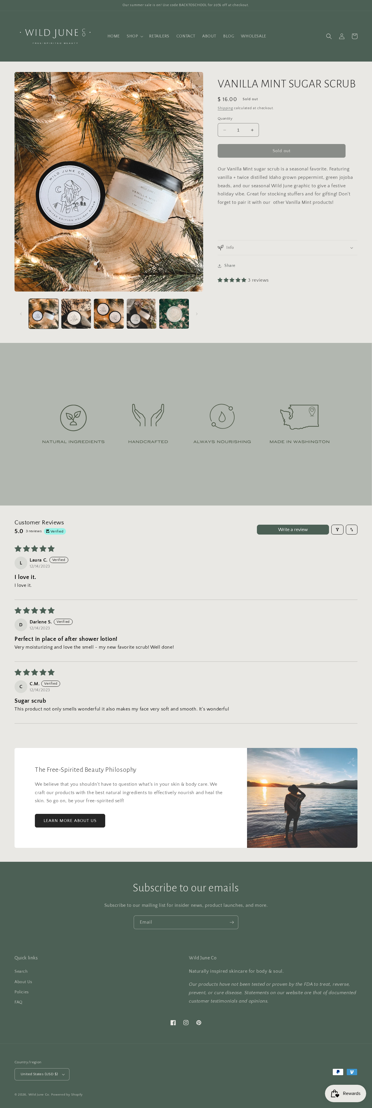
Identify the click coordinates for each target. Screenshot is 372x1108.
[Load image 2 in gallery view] (76, 313)
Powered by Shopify (67, 1094)
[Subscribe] (231, 922)
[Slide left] (21, 313)
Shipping (225, 108)
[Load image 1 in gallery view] (43, 313)
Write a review (293, 529)
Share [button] (229, 265)
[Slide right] (196, 313)
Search (21, 971)
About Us (23, 982)
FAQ (19, 1002)
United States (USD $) (39, 1074)
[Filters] (337, 530)
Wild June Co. (39, 1094)
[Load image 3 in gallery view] (109, 313)
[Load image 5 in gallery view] (174, 313)
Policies (22, 992)
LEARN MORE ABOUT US (70, 820)
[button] (134, 36)
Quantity (225, 118)
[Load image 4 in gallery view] (141, 313)
